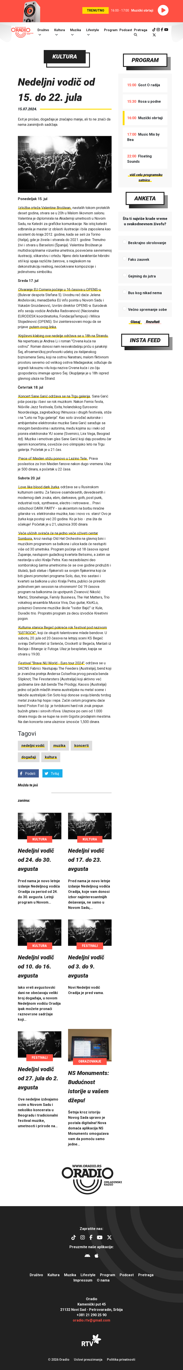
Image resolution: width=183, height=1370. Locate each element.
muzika (59, 745)
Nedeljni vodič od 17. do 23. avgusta (86, 859)
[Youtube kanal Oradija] (166, 30)
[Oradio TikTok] (154, 30)
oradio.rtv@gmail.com (91, 1320)
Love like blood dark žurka (38, 487)
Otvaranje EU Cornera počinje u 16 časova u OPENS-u (59, 289)
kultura (51, 757)
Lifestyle (92, 30)
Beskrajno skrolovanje (147, 243)
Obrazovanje (89, 1061)
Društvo (43, 30)
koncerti (81, 745)
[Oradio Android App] (87, 1256)
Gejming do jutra (142, 276)
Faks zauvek (138, 259)
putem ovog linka (42, 327)
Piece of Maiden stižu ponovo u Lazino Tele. (52, 458)
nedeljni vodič (32, 745)
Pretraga (146, 1275)
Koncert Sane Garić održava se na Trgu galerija (54, 396)
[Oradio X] (154, 35)
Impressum (82, 1280)
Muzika (75, 30)
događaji (28, 757)
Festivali (90, 946)
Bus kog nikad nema (145, 293)
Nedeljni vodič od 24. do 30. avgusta (36, 859)
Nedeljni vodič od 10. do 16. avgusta (36, 966)
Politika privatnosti (121, 1359)
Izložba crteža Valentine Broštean (44, 208)
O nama (103, 1280)
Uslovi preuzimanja (88, 1359)
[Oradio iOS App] (96, 1256)
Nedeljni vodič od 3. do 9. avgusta (86, 966)
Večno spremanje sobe (147, 309)
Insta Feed (145, 340)
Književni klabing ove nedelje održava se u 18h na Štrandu (63, 336)
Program (111, 30)
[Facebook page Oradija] (162, 30)
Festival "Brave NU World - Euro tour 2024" (51, 663)
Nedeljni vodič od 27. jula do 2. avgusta (38, 1078)
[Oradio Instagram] (158, 30)
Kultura (59, 30)
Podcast (125, 30)
